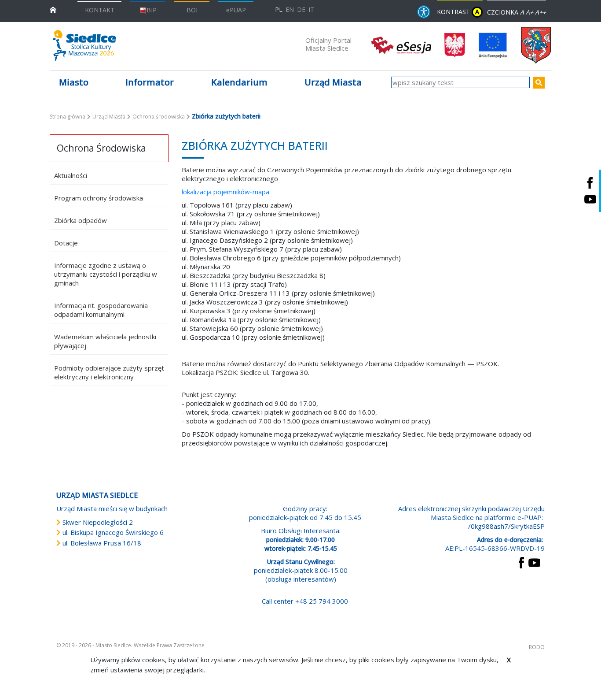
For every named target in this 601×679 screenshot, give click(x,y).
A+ (529, 12)
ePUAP (236, 10)
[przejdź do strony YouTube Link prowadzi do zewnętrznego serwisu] (534, 561)
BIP (152, 10)
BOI (192, 10)
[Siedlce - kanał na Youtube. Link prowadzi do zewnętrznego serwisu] (590, 198)
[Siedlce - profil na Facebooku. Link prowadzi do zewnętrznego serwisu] (590, 182)
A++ (540, 12)
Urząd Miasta (108, 116)
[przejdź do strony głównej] (53, 9)
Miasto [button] (73, 82)
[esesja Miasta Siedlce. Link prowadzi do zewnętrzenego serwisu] (401, 44)
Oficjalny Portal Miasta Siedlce (328, 44)
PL (278, 9)
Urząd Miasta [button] (333, 82)
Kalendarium (239, 82)
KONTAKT (99, 10)
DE (301, 9)
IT (311, 9)
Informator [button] (149, 82)
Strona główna (67, 116)
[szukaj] (539, 83)
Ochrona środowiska (158, 116)
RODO (537, 647)
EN (290, 9)
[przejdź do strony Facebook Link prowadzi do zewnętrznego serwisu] (521, 561)
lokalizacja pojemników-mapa (225, 191)
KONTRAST (458, 11)
